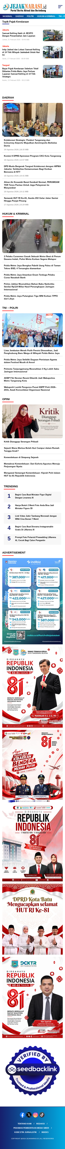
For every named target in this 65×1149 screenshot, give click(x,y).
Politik (30, 16)
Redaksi (40, 1124)
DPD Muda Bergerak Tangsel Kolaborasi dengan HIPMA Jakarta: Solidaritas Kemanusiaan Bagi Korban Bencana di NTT (32, 169)
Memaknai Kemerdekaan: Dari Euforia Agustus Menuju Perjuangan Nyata (32, 465)
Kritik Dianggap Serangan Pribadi (21, 441)
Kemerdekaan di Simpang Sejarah (21, 457)
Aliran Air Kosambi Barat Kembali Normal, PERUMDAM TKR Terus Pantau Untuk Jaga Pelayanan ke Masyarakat (31, 185)
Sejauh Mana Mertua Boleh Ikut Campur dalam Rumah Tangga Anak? (31, 449)
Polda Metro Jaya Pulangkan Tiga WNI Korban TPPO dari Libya (31, 297)
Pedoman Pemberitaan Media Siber (31, 1128)
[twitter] (29, 1117)
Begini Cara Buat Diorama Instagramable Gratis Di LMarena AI (34, 528)
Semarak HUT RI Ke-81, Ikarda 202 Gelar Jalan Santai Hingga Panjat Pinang (31, 199)
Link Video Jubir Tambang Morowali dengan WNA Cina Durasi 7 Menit (36, 517)
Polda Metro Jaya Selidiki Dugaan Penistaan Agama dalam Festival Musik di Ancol (30, 361)
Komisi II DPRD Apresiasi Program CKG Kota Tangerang (32, 156)
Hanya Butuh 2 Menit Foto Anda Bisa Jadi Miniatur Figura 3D (34, 506)
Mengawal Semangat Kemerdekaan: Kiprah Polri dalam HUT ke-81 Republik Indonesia (32, 474)
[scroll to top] (60, 1131)
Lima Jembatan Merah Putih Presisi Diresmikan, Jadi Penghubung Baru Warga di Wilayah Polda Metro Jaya (32, 351)
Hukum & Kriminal (46, 16)
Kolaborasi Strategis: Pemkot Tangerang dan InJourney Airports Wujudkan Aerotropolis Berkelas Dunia (30, 143)
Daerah (20, 16)
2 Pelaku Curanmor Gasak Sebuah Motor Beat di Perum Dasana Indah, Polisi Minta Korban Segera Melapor (32, 257)
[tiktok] (42, 1117)
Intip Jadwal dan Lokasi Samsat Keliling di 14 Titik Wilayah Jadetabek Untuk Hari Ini (21, 52)
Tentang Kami (24, 1124)
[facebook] (23, 1117)
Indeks (45, 1132)
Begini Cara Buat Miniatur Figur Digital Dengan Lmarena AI (33, 496)
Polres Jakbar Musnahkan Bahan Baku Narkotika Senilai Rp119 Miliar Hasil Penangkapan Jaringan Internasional (29, 287)
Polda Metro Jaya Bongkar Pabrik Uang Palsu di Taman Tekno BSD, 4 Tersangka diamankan (32, 266)
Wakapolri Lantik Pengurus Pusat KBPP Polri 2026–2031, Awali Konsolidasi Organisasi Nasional (30, 388)
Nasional (7, 16)
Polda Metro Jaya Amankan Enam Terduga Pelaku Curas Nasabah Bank (29, 276)
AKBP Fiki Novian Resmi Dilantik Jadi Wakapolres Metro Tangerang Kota (29, 379)
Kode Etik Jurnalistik (25, 1132)
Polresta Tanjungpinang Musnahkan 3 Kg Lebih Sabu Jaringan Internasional (31, 370)
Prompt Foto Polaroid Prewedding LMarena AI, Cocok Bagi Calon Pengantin (35, 538)
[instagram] (36, 1117)
